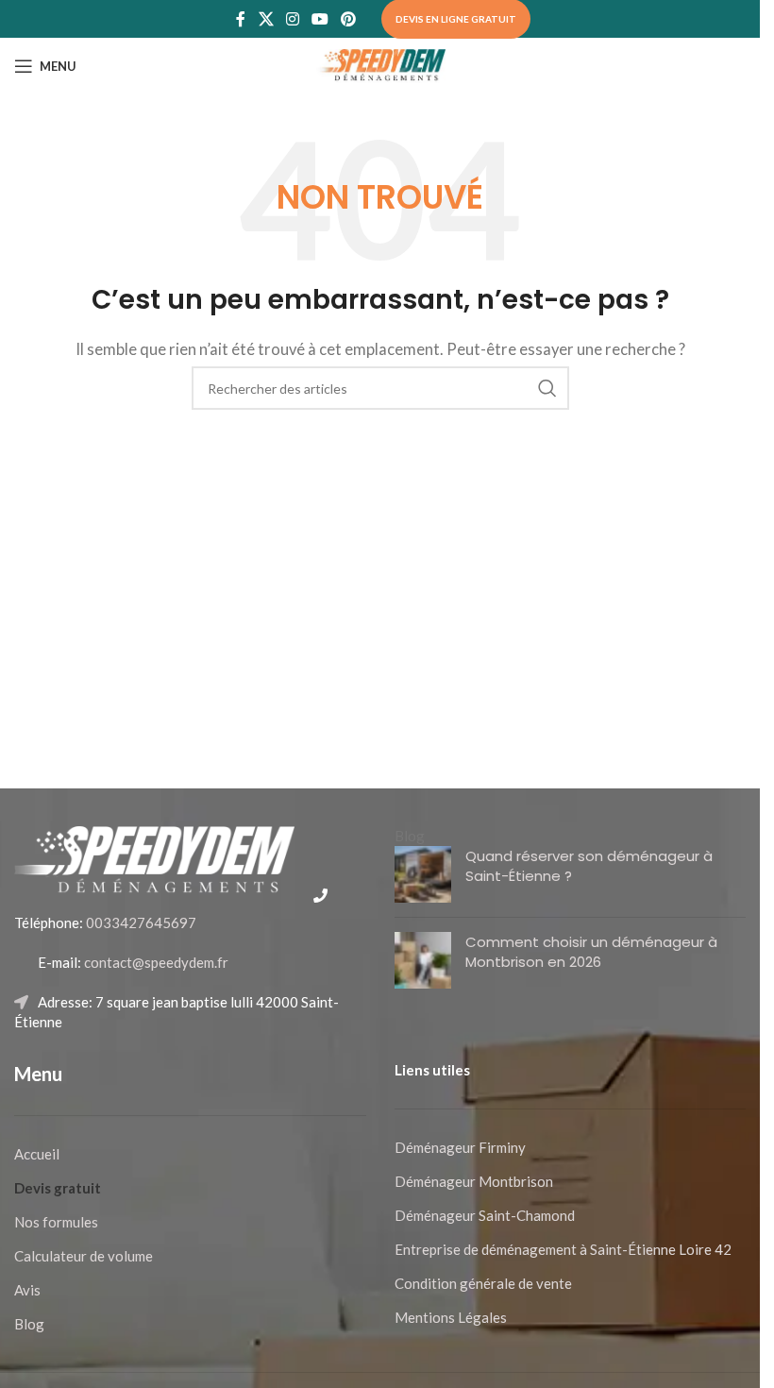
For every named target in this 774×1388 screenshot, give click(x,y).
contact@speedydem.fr (154, 962)
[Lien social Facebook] (240, 19)
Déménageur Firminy (460, 1147)
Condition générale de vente (483, 1283)
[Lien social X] (265, 19)
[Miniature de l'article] (423, 874)
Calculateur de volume (83, 1255)
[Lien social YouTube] (320, 19)
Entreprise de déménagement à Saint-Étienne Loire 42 (563, 1249)
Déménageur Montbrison (474, 1181)
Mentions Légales (451, 1317)
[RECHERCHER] (547, 388)
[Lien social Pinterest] (348, 19)
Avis (27, 1289)
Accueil (36, 1153)
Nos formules (56, 1221)
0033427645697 (139, 922)
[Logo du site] (380, 64)
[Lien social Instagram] (292, 19)
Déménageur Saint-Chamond (485, 1215)
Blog (29, 1323)
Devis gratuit (57, 1187)
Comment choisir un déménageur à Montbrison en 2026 (591, 952)
